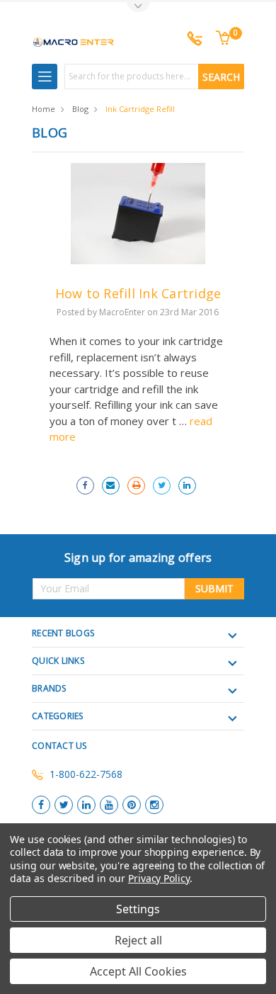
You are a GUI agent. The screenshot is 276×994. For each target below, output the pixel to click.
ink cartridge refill (140, 108)
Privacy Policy (159, 878)
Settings (138, 909)
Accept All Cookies (138, 971)
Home (43, 108)
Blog (80, 108)
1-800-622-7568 (86, 774)
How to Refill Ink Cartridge (138, 293)
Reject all (138, 940)
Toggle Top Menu (138, 7)
